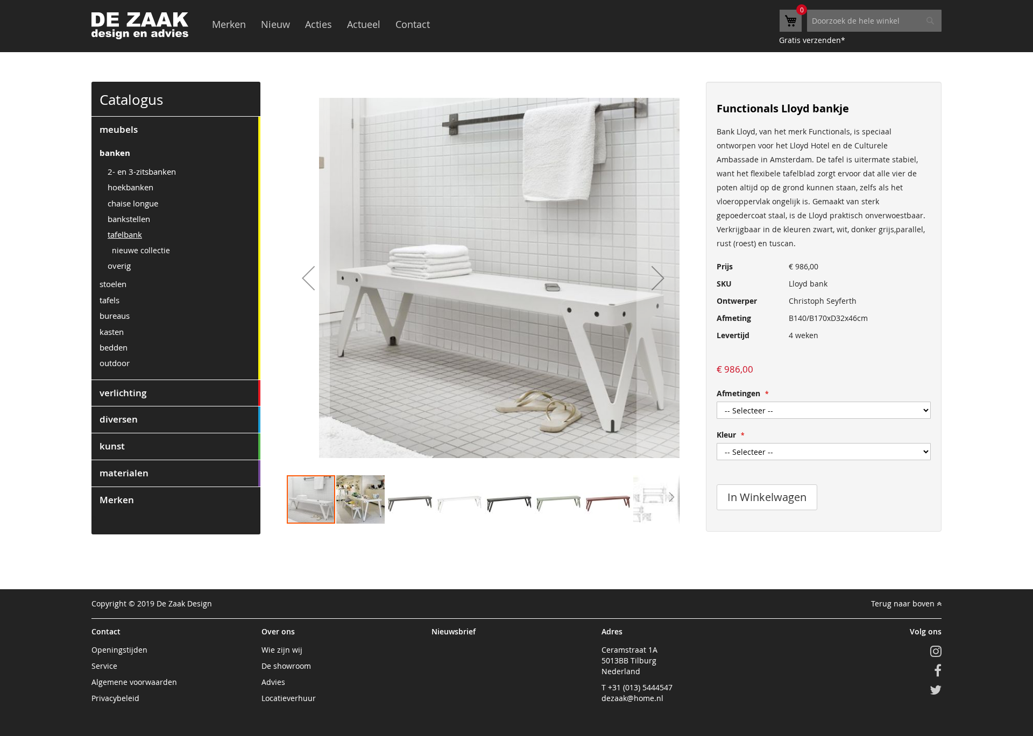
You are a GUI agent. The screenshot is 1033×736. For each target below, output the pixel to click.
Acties (318, 24)
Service (104, 666)
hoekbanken (130, 187)
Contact (412, 24)
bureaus (115, 315)
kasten (112, 331)
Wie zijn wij (281, 650)
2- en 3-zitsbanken (142, 171)
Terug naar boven (904, 603)
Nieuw (275, 24)
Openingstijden (119, 650)
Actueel (363, 24)
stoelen (113, 283)
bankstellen (129, 218)
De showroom (286, 666)
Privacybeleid (115, 698)
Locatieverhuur (288, 698)
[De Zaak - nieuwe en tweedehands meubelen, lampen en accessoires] (139, 25)
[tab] (175, 129)
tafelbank (125, 234)
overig (119, 265)
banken (115, 153)
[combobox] (874, 21)
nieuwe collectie (141, 250)
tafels (109, 300)
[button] (308, 278)
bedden (114, 347)
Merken (229, 24)
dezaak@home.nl (632, 698)
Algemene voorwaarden (134, 682)
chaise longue (133, 203)
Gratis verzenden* (812, 40)
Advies (273, 682)
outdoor (115, 363)
